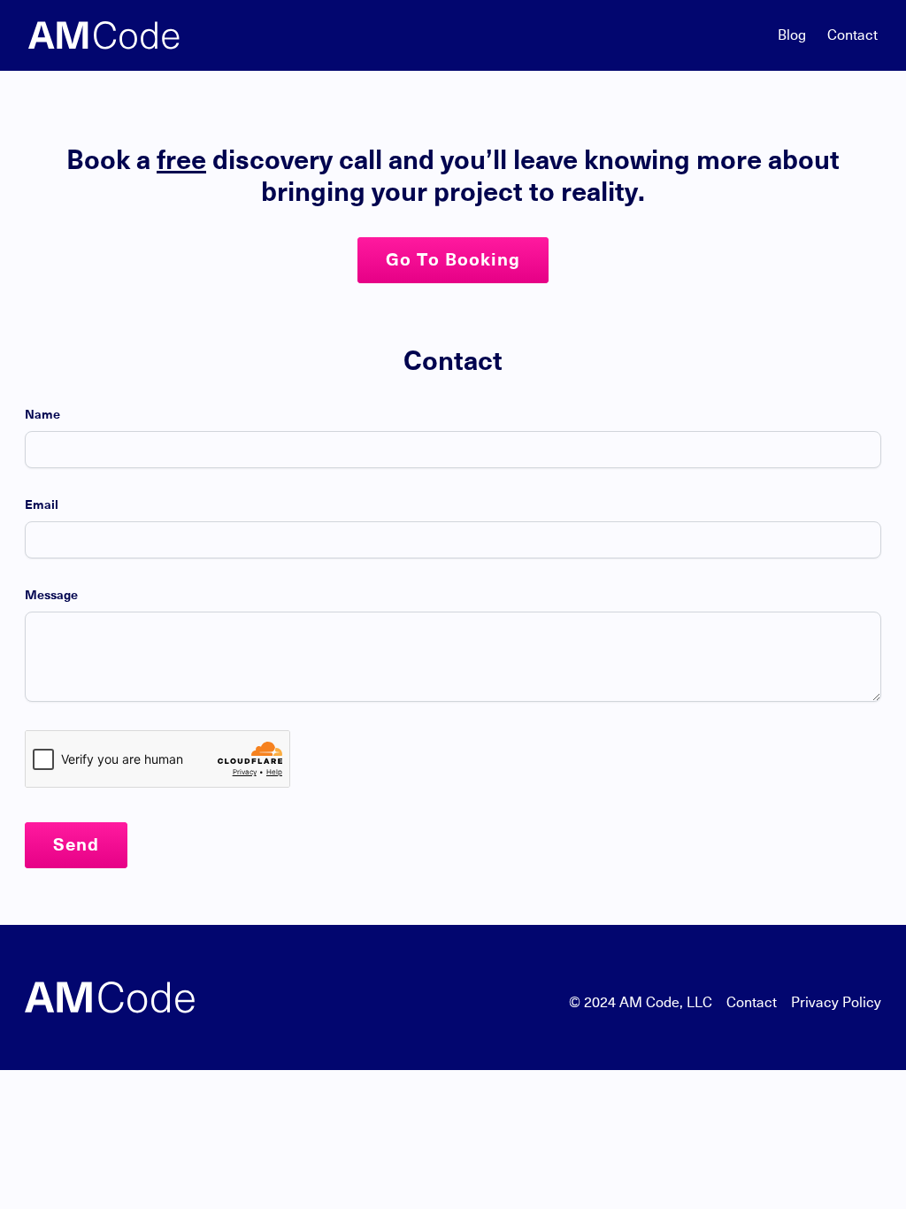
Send (76, 845)
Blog (792, 35)
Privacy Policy (836, 1003)
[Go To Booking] (453, 279)
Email (41, 505)
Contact (852, 35)
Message (51, 595)
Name (42, 415)
